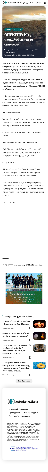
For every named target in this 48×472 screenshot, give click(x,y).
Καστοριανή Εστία (9, 50)
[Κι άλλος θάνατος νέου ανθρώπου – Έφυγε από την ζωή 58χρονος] (39, 324)
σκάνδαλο (39, 265)
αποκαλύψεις (19, 265)
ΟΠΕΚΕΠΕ (30, 265)
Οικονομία (18, 29)
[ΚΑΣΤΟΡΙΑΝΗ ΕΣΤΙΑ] (13, 2)
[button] (27, 2)
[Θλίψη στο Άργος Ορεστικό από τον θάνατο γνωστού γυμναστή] (39, 336)
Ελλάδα (8, 29)
